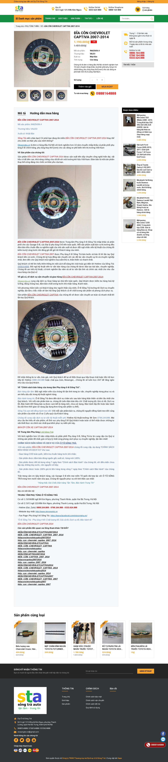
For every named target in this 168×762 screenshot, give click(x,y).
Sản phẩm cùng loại (29, 615)
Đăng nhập (141, 1)
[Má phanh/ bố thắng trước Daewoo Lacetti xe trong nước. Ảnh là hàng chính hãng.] (129, 185)
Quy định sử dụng (93, 708)
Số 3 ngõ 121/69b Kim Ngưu (68, 10)
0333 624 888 (95, 10)
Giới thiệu (63, 18)
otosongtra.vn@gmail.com (28, 732)
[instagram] (28, 740)
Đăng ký (151, 1)
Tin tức (88, 18)
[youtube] (34, 740)
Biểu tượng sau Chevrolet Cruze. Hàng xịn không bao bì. (26, 649)
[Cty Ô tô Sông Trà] (19, 9)
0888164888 (106, 93)
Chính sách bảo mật (94, 697)
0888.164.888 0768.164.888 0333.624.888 (137, 55)
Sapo (120, 758)
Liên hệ (99, 18)
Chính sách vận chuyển (95, 700)
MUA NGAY (107, 86)
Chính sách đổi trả (93, 704)
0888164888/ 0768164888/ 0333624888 (34, 728)
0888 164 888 (115, 10)
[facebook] (16, 740)
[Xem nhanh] (26, 633)
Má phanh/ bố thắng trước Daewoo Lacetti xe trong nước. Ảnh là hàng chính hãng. (145, 185)
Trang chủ (50, 18)
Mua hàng (26, 654)
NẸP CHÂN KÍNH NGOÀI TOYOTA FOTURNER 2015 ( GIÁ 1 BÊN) (55, 649)
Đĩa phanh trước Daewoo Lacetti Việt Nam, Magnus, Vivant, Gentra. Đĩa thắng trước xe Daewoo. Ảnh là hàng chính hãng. (145, 205)
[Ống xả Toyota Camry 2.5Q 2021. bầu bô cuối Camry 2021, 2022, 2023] (129, 170)
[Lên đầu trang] (156, 531)
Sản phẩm (75, 18)
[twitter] (22, 740)
